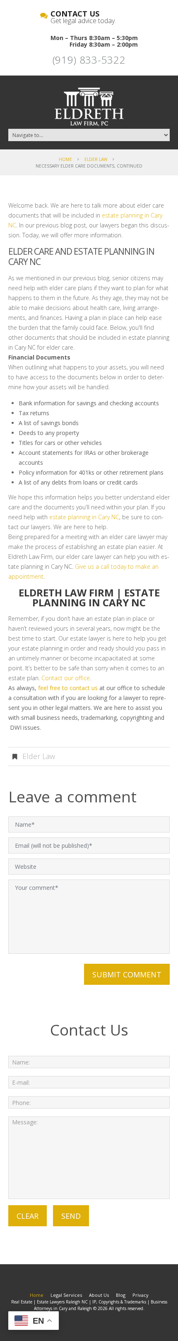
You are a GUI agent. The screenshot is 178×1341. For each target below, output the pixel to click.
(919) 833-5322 (89, 59)
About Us (99, 1295)
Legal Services (66, 1295)
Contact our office (65, 678)
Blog (120, 1295)
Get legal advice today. (83, 17)
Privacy (140, 1295)
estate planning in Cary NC (84, 517)
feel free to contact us (68, 688)
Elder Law (95, 159)
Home (65, 159)
